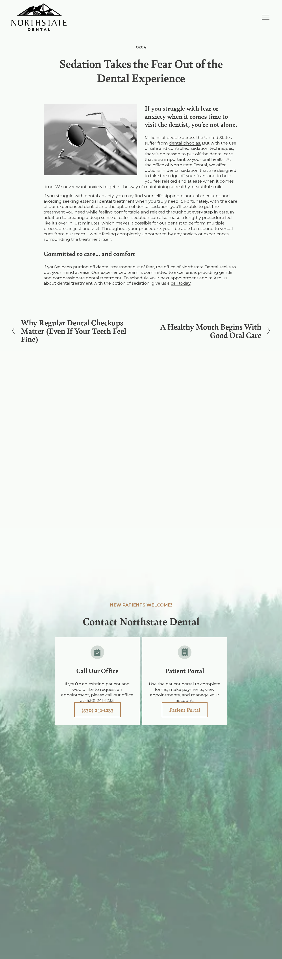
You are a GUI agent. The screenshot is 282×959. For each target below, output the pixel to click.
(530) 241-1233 (97, 709)
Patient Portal (184, 709)
